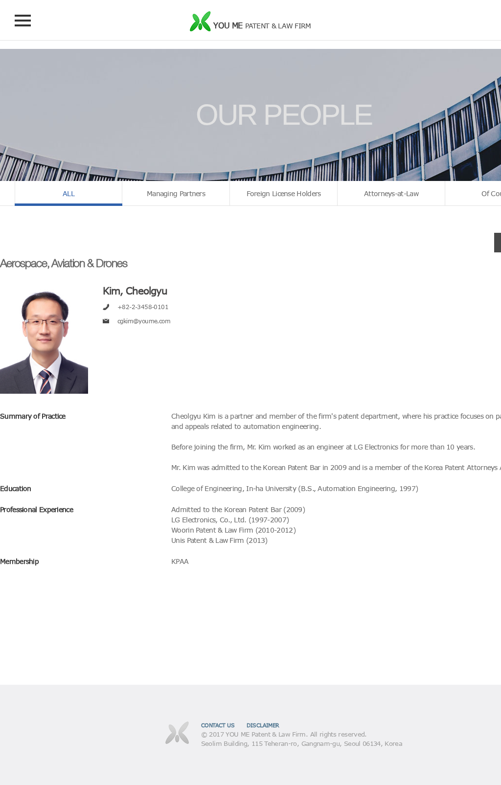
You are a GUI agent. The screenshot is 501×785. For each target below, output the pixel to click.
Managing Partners (176, 193)
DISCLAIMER (263, 725)
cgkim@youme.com (143, 320)
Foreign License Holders (284, 193)
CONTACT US (218, 725)
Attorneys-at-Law (391, 193)
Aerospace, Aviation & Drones (63, 262)
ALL (68, 193)
